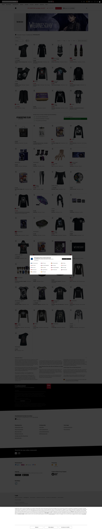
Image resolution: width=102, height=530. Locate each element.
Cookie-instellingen (52, 513)
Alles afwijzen (51, 527)
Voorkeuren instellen (65, 527)
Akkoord (36, 527)
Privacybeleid (84, 513)
